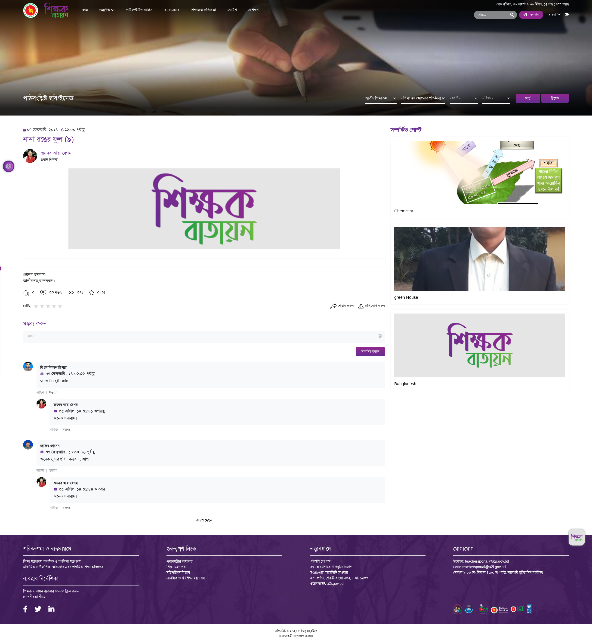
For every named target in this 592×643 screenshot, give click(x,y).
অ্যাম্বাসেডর (171, 10)
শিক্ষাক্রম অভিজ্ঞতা (203, 10)
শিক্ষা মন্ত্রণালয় (175, 567)
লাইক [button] (40, 392)
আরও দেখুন (204, 520)
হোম (85, 10)
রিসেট (555, 98)
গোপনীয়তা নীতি (34, 597)
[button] (26, 293)
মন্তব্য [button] (53, 392)
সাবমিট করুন (370, 351)
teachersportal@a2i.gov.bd (487, 561)
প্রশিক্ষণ (253, 10)
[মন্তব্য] (204, 336)
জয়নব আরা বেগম (56, 152)
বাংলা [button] (553, 14)
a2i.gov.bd (335, 583)
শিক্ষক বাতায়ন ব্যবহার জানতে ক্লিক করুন (51, 591)
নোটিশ (232, 10)
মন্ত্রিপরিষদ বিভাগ (178, 572)
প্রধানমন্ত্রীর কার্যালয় (179, 561)
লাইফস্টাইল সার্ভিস (139, 10)
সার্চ (527, 98)
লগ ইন (534, 15)
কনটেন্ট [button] (105, 10)
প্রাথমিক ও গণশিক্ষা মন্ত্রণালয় (185, 578)
